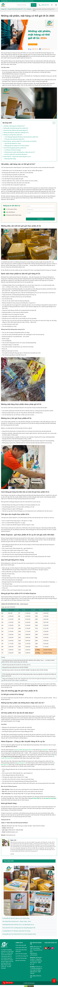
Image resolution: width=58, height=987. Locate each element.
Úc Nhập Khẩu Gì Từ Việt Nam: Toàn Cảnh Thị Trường (16, 931)
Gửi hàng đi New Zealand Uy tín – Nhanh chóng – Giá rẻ (16, 921)
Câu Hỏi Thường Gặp (21, 958)
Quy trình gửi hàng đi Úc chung (13, 143)
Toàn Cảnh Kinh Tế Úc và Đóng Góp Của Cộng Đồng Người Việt (18, 927)
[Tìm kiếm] (51, 5)
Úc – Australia (27, 9)
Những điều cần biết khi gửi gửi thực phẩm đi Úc (16, 128)
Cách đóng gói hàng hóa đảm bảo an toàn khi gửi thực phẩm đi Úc (21, 137)
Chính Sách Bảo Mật (21, 945)
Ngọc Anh (13, 840)
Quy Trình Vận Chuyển (21, 953)
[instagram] (52, 948)
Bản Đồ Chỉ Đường (20, 960)
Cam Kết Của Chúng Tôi (22, 956)
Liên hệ (54, 980)
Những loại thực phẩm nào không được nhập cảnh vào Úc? (20, 152)
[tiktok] (49, 948)
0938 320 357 (45, 5)
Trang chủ (3, 9)
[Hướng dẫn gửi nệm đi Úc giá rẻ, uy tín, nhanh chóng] (29, 890)
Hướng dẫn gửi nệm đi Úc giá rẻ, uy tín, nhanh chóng (15, 918)
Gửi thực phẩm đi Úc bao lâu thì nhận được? (16, 154)
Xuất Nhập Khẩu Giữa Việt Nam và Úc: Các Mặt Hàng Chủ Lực (18, 924)
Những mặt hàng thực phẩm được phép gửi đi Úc (16, 132)
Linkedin (12, 854)
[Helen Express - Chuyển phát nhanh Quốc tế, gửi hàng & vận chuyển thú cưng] (3, 5)
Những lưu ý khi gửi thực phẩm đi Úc (13, 134)
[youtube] (46, 948)
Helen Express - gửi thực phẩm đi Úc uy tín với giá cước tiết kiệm (20, 141)
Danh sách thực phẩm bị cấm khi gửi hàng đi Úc (16, 130)
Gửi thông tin (40, 219)
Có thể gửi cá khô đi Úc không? (13, 150)
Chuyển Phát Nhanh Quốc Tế (15, 9)
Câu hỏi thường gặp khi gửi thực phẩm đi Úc (15, 147)
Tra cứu (34, 4)
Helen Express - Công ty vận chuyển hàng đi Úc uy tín (17, 156)
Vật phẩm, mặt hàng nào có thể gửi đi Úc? (14, 126)
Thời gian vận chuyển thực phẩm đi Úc (14, 139)
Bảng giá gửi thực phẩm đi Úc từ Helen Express (17, 145)
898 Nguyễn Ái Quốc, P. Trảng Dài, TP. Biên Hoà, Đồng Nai (36, 959)
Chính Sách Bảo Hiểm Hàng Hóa (21, 950)
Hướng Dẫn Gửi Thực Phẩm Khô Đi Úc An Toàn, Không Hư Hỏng (19, 934)
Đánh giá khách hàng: (10, 158)
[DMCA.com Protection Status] (29, 986)
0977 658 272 (33, 962)
